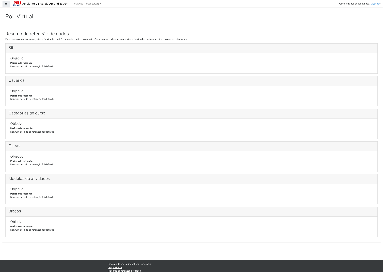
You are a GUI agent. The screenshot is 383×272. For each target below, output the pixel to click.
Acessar (375, 3)
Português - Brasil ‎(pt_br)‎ (85, 3)
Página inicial (115, 267)
